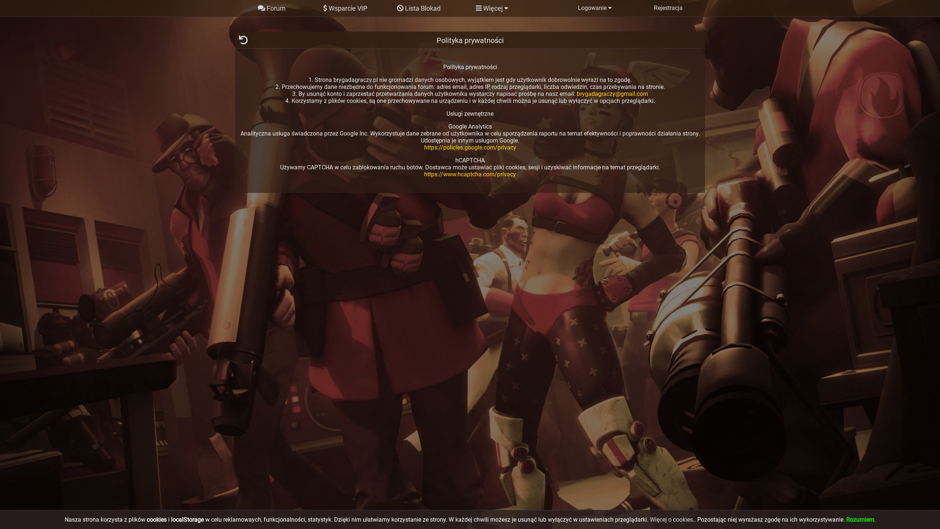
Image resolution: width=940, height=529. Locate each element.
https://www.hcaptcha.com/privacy (470, 174)
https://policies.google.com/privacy (470, 147)
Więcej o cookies (671, 519)
